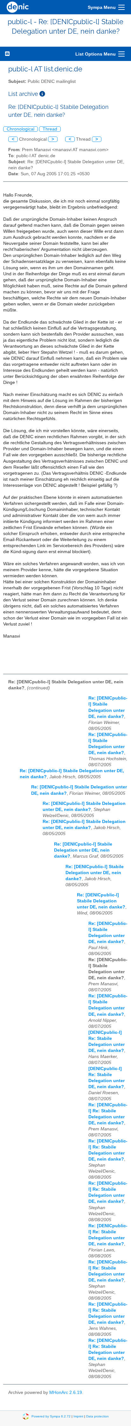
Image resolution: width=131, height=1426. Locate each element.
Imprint (78, 1416)
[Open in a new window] (42, 93)
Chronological (20, 129)
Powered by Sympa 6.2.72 (51, 1416)
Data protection (97, 1416)
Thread (50, 129)
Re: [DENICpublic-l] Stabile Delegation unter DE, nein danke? (83, 850)
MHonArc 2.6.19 (65, 1392)
